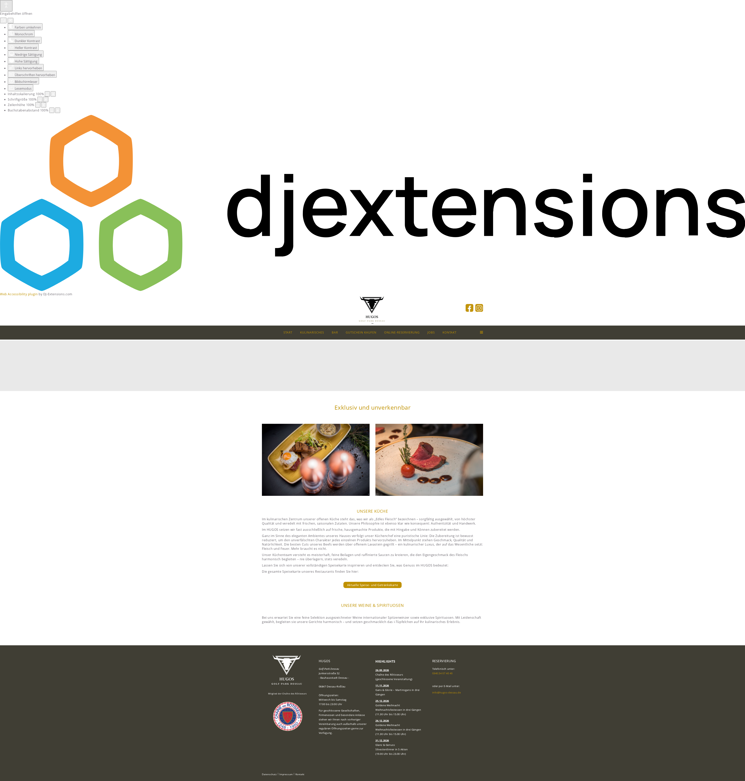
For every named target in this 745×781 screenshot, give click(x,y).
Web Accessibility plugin (19, 294)
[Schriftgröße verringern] (39, 99)
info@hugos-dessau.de (446, 692)
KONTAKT (450, 332)
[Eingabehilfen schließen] (11, 20)
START (287, 332)
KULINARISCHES (312, 332)
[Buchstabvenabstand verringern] (51, 110)
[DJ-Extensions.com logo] (372, 290)
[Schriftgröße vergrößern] (45, 99)
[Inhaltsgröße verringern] (47, 94)
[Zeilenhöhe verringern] (37, 105)
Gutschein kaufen (361, 332)
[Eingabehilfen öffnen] (6, 5)
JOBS (431, 332)
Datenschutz (269, 774)
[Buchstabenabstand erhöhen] (57, 110)
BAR (335, 332)
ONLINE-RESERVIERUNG (402, 332)
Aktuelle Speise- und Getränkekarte (372, 585)
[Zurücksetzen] (3, 20)
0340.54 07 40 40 (442, 673)
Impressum (286, 774)
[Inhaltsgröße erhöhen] (53, 94)
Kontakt (299, 774)
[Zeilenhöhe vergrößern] (43, 105)
